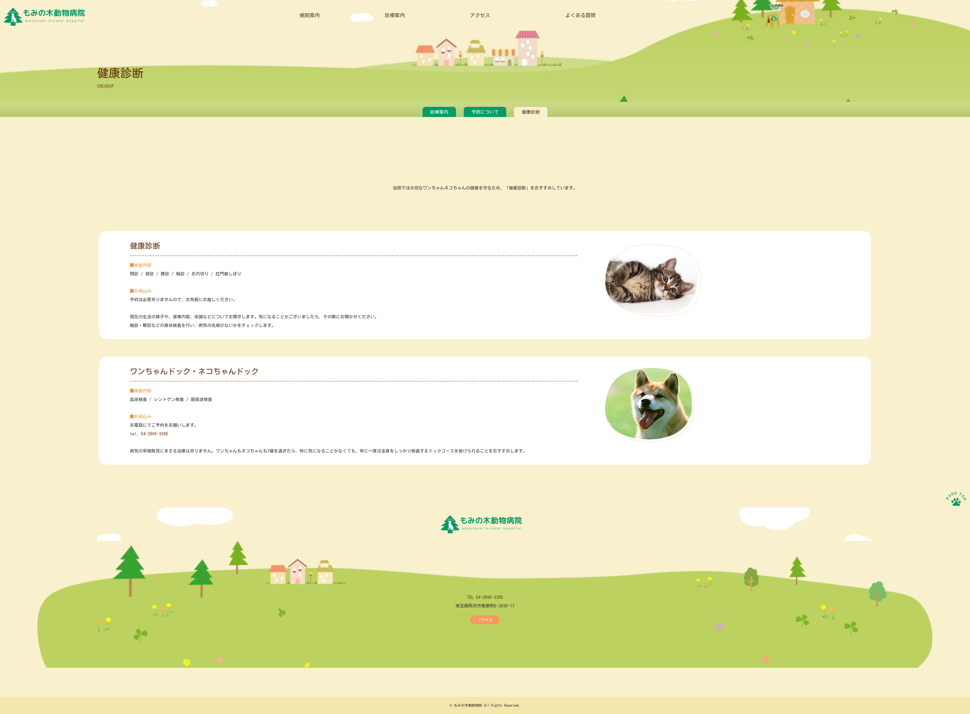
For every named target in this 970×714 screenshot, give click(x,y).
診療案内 (395, 15)
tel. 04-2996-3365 (149, 434)
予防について (485, 112)
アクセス (480, 15)
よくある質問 (580, 15)
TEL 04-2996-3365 (485, 597)
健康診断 (531, 112)
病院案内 (310, 15)
